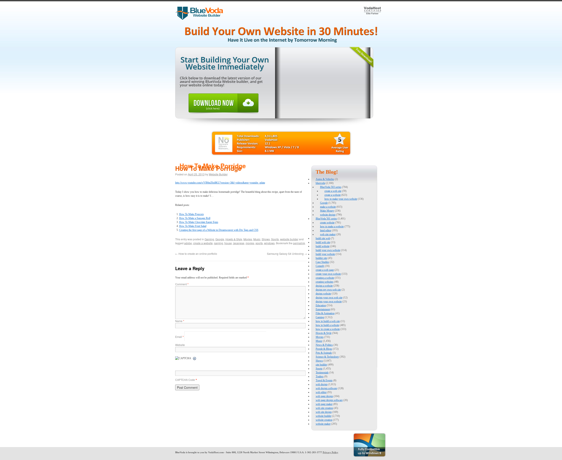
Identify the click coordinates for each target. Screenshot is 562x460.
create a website (203, 243)
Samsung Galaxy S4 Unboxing (287, 253)
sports (259, 243)
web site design (324, 412)
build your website (325, 254)
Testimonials (322, 372)
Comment (182, 284)
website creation (324, 419)
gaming (218, 243)
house (228, 243)
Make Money (327, 210)
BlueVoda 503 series (330, 187)
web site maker (328, 234)
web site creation (324, 408)
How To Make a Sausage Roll (194, 218)
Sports (275, 239)
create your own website (328, 273)
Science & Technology (327, 356)
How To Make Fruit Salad (192, 226)
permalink (299, 243)
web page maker (324, 404)
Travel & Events (324, 380)
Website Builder (218, 174)
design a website (324, 285)
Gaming (209, 239)
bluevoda (320, 183)
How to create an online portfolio (196, 253)
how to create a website (328, 329)
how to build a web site (328, 321)
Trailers (320, 376)
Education (321, 305)
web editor (321, 392)
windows (269, 243)
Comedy (320, 265)
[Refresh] (194, 358)
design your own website (329, 301)
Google (219, 239)
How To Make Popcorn (191, 214)
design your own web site (329, 297)
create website (327, 222)
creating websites (324, 281)
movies (250, 243)
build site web (323, 238)
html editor (325, 230)
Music (256, 239)
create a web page (325, 269)
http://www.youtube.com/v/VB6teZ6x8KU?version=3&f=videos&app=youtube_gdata (220, 182)
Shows (266, 239)
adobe (188, 243)
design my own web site (328, 289)
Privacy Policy (330, 452)
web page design (324, 396)
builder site (321, 258)
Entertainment (323, 309)
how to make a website (332, 226)
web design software (326, 388)
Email (179, 337)
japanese (238, 243)
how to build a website (327, 325)
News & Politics (324, 344)
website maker (323, 423)
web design (322, 384)
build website (323, 246)
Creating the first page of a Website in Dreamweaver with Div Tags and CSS (218, 230)
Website (180, 345)
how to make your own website (340, 198)
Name (179, 321)
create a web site (332, 191)
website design (327, 214)
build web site (323, 242)
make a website (328, 206)
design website (323, 293)
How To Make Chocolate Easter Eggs (198, 222)
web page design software (329, 400)
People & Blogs (324, 348)
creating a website (325, 277)
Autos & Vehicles (325, 179)
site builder (321, 364)
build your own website (328, 250)
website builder (289, 239)
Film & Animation (325, 313)
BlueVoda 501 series (326, 218)
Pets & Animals (324, 352)
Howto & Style (233, 239)
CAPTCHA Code (185, 380)
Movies (247, 239)
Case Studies (322, 262)
